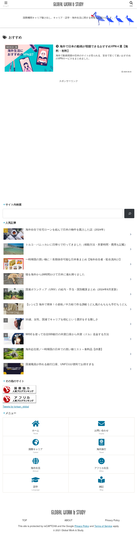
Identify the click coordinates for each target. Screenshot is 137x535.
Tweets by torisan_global (16, 406)
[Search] (129, 213)
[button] (127, 377)
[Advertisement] (68, 106)
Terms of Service (103, 526)
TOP (24, 520)
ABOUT (68, 520)
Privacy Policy (112, 520)
